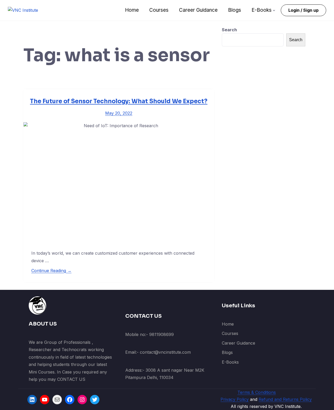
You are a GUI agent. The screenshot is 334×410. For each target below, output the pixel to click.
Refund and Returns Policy (285, 399)
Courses (159, 10)
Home (132, 10)
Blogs (234, 10)
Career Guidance (198, 10)
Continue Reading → (51, 270)
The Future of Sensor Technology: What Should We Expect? (118, 101)
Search (229, 29)
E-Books (262, 10)
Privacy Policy (234, 399)
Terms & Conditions (256, 392)
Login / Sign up (303, 10)
